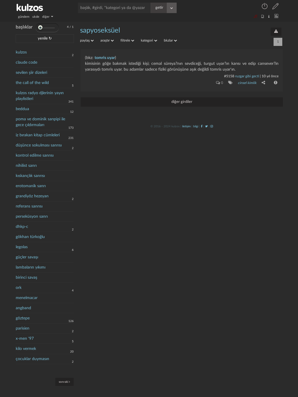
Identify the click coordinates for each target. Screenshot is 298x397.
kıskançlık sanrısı (30, 176)
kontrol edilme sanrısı (35, 155)
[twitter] (206, 126)
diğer (46, 16)
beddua (22, 109)
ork (19, 288)
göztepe (23, 318)
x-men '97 (25, 339)
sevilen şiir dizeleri (31, 73)
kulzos (21, 52)
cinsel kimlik (247, 83)
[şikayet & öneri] (276, 32)
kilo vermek (26, 349)
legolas (22, 247)
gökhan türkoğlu (30, 237)
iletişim (186, 126)
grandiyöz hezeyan (32, 196)
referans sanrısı (29, 206)
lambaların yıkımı (30, 267)
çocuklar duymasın (32, 359)
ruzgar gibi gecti (247, 76)
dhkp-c (22, 227)
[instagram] (211, 126)
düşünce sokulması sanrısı (39, 145)
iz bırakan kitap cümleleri (38, 135)
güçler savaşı (27, 257)
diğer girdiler (181, 102)
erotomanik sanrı (31, 186)
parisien (22, 328)
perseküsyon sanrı (32, 216)
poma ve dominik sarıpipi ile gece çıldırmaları (40, 122)
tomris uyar (105, 58)
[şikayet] (275, 83)
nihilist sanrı (26, 166)
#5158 (229, 76)
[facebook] (202, 126)
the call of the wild (32, 83)
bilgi (195, 126)
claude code (26, 62)
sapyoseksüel (100, 30)
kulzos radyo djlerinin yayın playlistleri (40, 96)
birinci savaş (26, 278)
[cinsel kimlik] (229, 83)
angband (23, 308)
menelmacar (27, 298)
